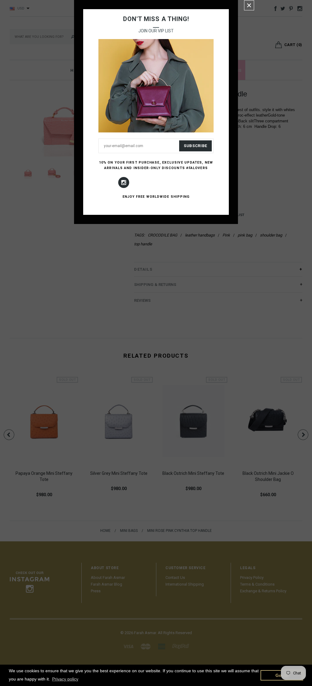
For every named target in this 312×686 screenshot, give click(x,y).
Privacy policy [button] (65, 679)
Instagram (123, 182)
